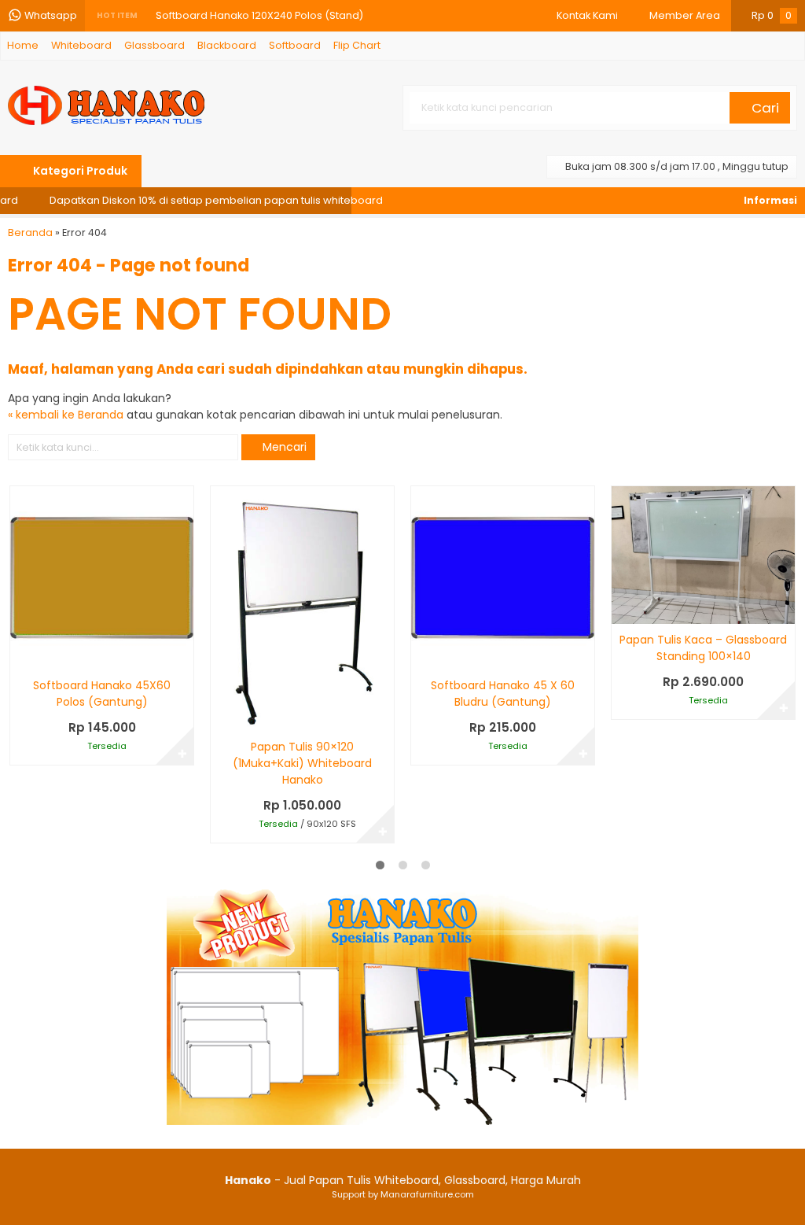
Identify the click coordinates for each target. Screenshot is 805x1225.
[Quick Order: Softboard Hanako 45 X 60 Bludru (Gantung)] (421, 655)
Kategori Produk (79, 171)
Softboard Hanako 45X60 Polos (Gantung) (102, 693)
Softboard (295, 45)
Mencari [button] (283, 447)
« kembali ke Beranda (65, 414)
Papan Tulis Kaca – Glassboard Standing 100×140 (703, 648)
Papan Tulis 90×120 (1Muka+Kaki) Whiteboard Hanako (302, 763)
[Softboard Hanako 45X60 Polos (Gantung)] (101, 577)
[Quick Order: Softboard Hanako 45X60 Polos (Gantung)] (21, 655)
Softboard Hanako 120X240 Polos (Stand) (259, 15)
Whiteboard (81, 45)
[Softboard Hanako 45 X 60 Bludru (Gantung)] (502, 577)
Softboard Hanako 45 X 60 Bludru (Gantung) (503, 693)
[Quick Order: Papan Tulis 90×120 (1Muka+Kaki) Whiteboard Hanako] (221, 716)
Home (23, 45)
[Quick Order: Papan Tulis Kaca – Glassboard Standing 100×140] (622, 609)
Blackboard (226, 45)
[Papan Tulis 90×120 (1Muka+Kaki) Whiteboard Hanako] (302, 608)
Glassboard (154, 45)
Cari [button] (763, 107)
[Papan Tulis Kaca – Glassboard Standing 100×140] (703, 555)
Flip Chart (356, 45)
